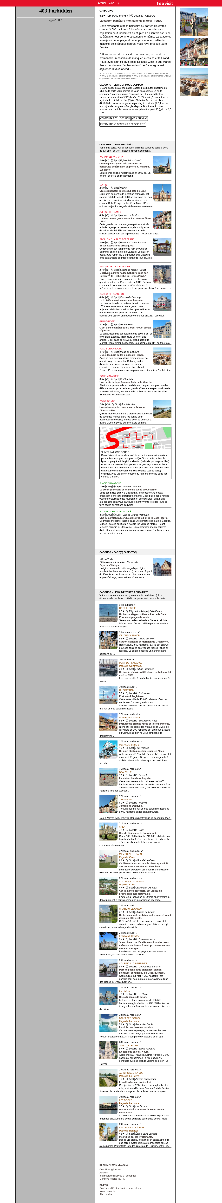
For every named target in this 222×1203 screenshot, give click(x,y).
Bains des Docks (129, 1018)
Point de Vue (107, 401)
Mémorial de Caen (130, 854)
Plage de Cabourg (111, 348)
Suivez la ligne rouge (115, 452)
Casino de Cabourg (111, 294)
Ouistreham (126, 690)
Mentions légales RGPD (112, 1178)
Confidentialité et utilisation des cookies (120, 1188)
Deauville (125, 772)
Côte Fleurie (127, 608)
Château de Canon (130, 908)
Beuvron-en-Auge (130, 717)
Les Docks (125, 1100)
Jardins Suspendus (131, 1073)
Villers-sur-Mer (129, 635)
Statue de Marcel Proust (115, 266)
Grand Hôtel (107, 321)
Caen (122, 826)
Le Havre (124, 991)
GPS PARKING (139, 118)
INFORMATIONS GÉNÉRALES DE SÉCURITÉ (122, 124)
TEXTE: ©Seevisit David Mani (123, 73)
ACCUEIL (102, 3)
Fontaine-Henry (129, 936)
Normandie (106, 559)
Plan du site (105, 1194)
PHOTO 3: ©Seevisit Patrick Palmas (147, 76)
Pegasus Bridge (129, 744)
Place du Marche (110, 483)
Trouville (125, 799)
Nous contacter (107, 1191)
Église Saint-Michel (111, 157)
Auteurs (103, 1172)
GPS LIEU (125, 118)
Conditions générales (110, 1169)
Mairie (103, 184)
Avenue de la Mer (110, 212)
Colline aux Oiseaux (131, 881)
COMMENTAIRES (109, 118)
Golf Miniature (109, 376)
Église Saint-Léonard (132, 1127)
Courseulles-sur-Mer (133, 963)
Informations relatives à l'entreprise (117, 1175)
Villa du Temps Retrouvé (115, 511)
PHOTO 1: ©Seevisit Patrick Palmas (152, 73)
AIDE (111, 3)
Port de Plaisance (130, 663)
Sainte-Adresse (129, 1045)
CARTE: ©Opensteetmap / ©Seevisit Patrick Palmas (135, 77)
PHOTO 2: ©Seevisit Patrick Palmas (115, 76)
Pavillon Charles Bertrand (116, 239)
